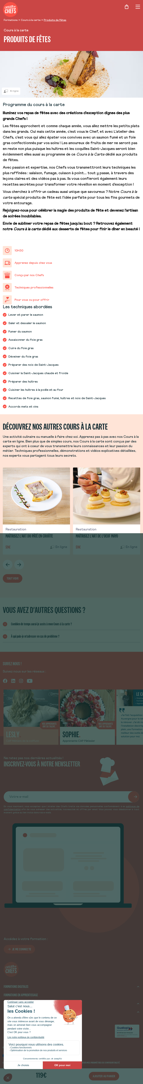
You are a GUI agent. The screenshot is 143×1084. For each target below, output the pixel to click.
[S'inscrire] (133, 796)
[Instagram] (21, 681)
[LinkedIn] (13, 681)
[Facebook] (5, 681)
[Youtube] (30, 681)
